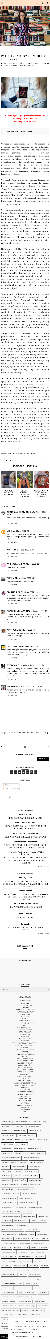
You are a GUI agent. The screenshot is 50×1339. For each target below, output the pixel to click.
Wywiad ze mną (25, 1100)
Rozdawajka (25, 1074)
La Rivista (25, 1040)
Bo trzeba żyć (19, 1131)
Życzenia (25, 1111)
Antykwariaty (25, 1007)
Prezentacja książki (25, 1060)
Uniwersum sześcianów (26, 1292)
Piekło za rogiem (31, 1229)
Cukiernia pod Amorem (26, 1135)
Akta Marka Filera (22, 1122)
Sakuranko (26, 924)
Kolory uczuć (19, 1180)
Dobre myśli (6, 1153)
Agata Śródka (6, 1122)
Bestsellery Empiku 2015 (25, 1011)
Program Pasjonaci (25, 1062)
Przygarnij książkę (25, 1064)
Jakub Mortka (34, 1166)
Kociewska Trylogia (30, 1175)
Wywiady (25, 1102)
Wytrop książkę (25, 1098)
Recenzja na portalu (25, 1071)
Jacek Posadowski (18, 1166)
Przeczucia (36, 1243)
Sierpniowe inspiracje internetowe (25, 836)
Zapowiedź (25, 1104)
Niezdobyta (42, 1216)
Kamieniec (5, 1175)
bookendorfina (25, 914)
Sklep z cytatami (25, 1080)
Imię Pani (5, 1166)
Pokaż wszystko (43, 867)
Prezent (25, 1056)
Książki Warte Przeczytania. (25, 833)
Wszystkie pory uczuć (9, 1310)
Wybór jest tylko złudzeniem (32, 1310)
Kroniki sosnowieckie (9, 1184)
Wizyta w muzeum (25, 1094)
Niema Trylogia (28, 1216)
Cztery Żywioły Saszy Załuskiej (12, 1148)
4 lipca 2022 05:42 (29, 578)
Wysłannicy (22, 1315)
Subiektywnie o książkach (25, 841)
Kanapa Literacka (25, 1033)
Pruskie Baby (23, 1243)
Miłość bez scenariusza (10, 1211)
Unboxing (25, 1087)
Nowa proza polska (20, 1220)
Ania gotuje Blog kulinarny (26, 903)
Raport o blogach (25, 1065)
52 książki (25, 1003)
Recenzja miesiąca (25, 1067)
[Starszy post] (48, 747)
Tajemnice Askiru (7, 1279)
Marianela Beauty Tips (18, 611)
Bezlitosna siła (33, 1126)
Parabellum (21, 1225)
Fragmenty (25, 1024)
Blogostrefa (25, 1014)
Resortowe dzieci (20, 1247)
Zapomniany (6, 1324)
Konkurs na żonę (34, 1180)
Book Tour (25, 1016)
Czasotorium (20, 1144)
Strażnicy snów (37, 1270)
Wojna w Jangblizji (8, 1306)
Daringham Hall (33, 1148)
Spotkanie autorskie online (25, 1084)
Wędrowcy (34, 1315)
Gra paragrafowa (25, 1029)
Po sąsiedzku (6, 1238)
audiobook (25, 1107)
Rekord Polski (25, 1073)
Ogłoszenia (25, 1047)
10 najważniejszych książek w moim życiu (25, 1002)
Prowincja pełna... (8, 1243)
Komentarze (9, 789)
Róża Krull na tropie (38, 1247)
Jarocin (17, 1171)
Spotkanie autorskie (25, 1082)
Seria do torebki (7, 1261)
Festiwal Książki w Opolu (25, 1022)
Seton (36, 1261)
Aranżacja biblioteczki (25, 1009)
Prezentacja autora (25, 1058)
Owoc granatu (7, 1225)
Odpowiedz (12, 524)
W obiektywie (25, 1089)
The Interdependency (22, 1288)
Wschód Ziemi (42, 1306)
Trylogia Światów (8, 1292)
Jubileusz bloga (25, 1031)
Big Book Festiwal (25, 1013)
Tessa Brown (6, 1288)
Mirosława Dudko (16, 686)
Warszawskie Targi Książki (25, 1093)
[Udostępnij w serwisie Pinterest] (11, 460)
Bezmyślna (5, 1131)
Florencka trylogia (30, 1157)
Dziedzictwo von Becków (10, 1157)
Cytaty (25, 1018)
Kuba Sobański (7, 1189)
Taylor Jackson (31, 1283)
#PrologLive (25, 1000)
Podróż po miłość (21, 1238)
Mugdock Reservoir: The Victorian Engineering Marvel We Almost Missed (26, 882)
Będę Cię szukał (34, 1131)
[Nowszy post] (2, 747)
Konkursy (25, 1036)
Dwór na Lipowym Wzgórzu (34, 1153)
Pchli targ (25, 1053)
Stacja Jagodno (19, 1265)
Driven (17, 1153)
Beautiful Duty (15, 592)
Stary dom (32, 1265)
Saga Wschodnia (36, 1252)
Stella (43, 1265)
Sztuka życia (33, 1274)
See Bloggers (25, 1078)
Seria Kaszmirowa (25, 1256)
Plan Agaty (41, 1234)
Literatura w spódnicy (27, 1202)
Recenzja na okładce (25, 1069)
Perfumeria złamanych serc (11, 1229)
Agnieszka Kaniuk (16, 564)
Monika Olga (13, 578)
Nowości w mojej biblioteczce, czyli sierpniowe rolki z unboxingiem (25, 846)
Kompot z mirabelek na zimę (25, 907)
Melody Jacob (25, 878)
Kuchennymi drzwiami (24, 1189)
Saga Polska (22, 1252)
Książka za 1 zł (25, 1038)
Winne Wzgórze (40, 1301)
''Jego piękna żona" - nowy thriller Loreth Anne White (25, 827)
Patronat (15, 65)
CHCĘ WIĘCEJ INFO (22, 1336)
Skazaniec (5, 1265)
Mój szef (26, 1211)
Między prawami (34, 1207)
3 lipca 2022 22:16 (34, 564)
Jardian (11, 531)
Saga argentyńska (8, 1256)
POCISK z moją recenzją (25, 1049)
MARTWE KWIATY (25, 917)
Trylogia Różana (40, 1288)
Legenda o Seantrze (28, 1193)
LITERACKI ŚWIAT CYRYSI (25, 822)
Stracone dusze (21, 1270)
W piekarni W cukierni (25, 1091)
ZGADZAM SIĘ (36, 1336)
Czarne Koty (41, 1140)
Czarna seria (28, 1140)
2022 (38, 63)
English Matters (25, 1020)
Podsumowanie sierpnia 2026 (25, 818)
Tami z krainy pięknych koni (11, 1283)
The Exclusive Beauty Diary (21, 512)
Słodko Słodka (25, 891)
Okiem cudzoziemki (38, 1220)
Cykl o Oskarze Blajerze (10, 1140)
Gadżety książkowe (25, 1027)
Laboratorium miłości (9, 1193)
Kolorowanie (25, 1034)
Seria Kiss (39, 1256)
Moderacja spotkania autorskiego (25, 1042)
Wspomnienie (25, 1096)
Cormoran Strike (8, 1135)
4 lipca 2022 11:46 (32, 592)
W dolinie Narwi (7, 1297)
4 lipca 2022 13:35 (33, 646)
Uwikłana (42, 1292)
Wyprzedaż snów (7, 1315)
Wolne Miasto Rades (26, 1306)
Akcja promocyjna (25, 1005)
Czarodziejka (6, 1144)
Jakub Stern (6, 1171)
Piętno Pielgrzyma (8, 1234)
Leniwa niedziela (24, 1198)
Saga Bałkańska (7, 1252)
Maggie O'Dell (6, 1207)
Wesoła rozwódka (8, 1301)
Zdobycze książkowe (25, 1105)
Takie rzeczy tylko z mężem (27, 1279)
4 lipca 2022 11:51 (30, 630)
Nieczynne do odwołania (10, 1216)
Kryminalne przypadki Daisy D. (31, 1184)
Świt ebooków (25, 1109)
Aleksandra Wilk (39, 1122)
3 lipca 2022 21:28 (24, 531)
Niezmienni (5, 1220)
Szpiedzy (21, 1274)
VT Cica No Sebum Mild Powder (26, 927)
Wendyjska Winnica (23, 1297)
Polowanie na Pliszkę (39, 1238)
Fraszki (25, 1025)
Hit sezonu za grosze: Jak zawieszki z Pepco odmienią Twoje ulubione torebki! (25, 860)
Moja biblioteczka (25, 1044)
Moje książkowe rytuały (25, 1045)
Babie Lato (19, 1126)
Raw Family (5, 1247)
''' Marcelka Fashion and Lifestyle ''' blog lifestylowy (25, 853)
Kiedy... (16, 1175)
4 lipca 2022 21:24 (36, 665)
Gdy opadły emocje (8, 1162)
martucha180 (14, 630)
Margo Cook (20, 1207)
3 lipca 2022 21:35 (26, 550)
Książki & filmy (25, 814)
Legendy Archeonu (8, 1198)
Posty (7, 785)
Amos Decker (6, 1126)
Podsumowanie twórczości (25, 1054)
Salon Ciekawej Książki (25, 1076)
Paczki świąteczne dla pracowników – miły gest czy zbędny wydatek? (26, 895)
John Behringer (30, 1171)
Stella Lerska (6, 1270)
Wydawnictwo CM (27, 65)
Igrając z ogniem (35, 1162)
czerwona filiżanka (17, 665)
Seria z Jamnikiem (23, 1261)
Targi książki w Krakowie (25, 1085)
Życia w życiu (6, 1328)
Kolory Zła (5, 1180)
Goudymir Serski (15, 646)
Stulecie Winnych (8, 1274)
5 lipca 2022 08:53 (34, 686)
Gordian (22, 1162)
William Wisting (24, 1301)
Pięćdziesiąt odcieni (26, 1234)
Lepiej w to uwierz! (8, 1202)
